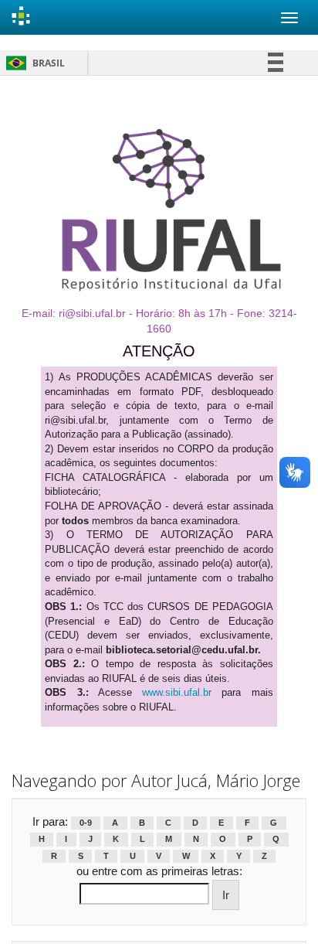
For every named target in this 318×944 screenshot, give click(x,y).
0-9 (86, 822)
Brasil (32, 63)
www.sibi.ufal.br (176, 692)
